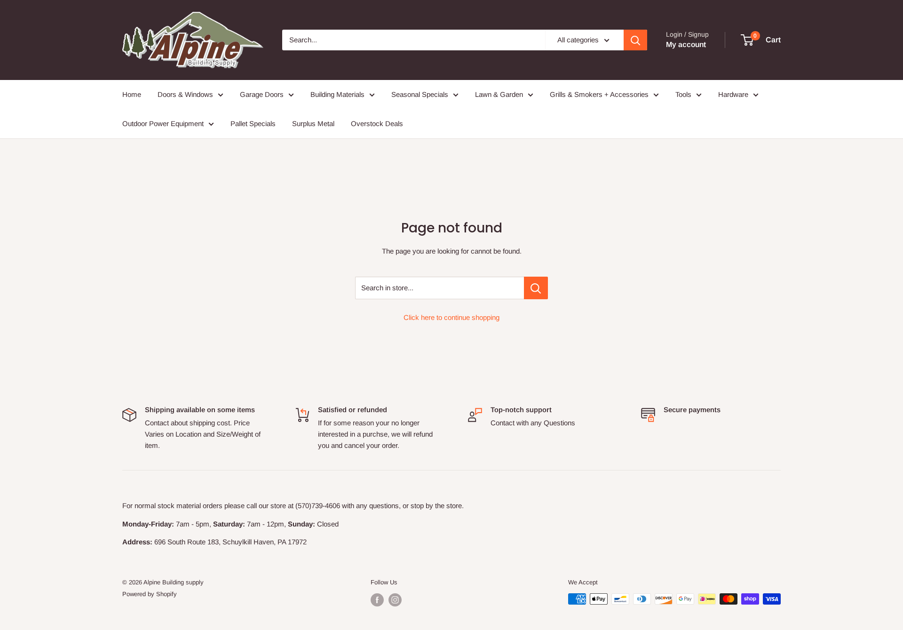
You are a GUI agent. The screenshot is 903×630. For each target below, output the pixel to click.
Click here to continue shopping (451, 317)
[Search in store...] (536, 288)
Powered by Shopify (149, 594)
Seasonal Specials (419, 94)
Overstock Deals (377, 124)
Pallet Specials (253, 124)
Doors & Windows (185, 94)
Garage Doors (262, 94)
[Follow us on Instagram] (395, 599)
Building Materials (337, 94)
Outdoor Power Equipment (163, 124)
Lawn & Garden (499, 94)
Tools (683, 94)
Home (131, 94)
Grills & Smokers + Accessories (599, 94)
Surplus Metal (313, 124)
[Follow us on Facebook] (377, 599)
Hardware (733, 94)
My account (686, 44)
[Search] (635, 40)
